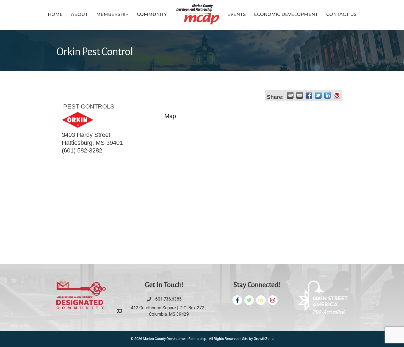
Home (55, 14)
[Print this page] (290, 95)
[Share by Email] (299, 95)
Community (152, 14)
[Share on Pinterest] (337, 95)
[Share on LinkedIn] (327, 95)
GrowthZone (263, 339)
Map (170, 116)
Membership (112, 14)
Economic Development (286, 14)
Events (236, 14)
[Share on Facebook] (309, 95)
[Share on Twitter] (318, 95)
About (79, 14)
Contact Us (341, 14)
